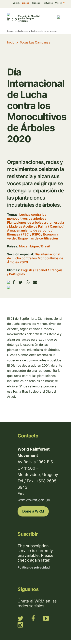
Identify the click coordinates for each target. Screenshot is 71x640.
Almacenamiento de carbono (28, 230)
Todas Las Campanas (35, 42)
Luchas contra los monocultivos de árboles (26, 216)
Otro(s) (59, 3)
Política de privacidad (34, 567)
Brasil (45, 246)
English (16, 3)
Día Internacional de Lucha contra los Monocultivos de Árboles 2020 (35, 258)
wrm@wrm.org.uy (34, 500)
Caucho (56, 226)
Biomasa (13, 234)
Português (48, 3)
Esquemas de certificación (38, 238)
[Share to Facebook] (14, 282)
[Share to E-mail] (35, 282)
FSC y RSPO (31, 234)
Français (36, 3)
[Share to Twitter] (20, 282)
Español (25, 3)
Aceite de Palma (35, 226)
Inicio (10, 42)
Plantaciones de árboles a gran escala (35, 222)
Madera (15, 226)
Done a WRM (33, 511)
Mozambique (29, 246)
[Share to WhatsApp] (28, 282)
